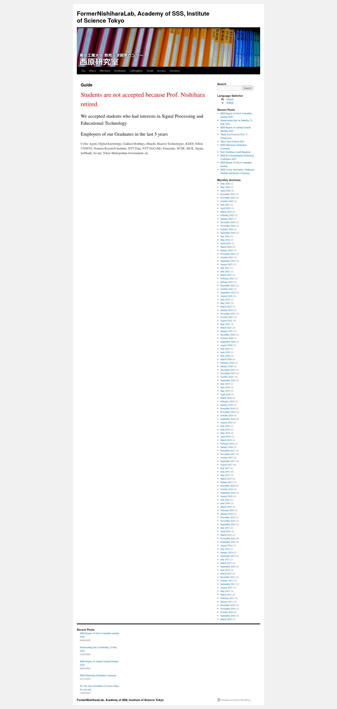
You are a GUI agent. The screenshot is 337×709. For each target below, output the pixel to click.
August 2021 (226, 320)
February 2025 (227, 215)
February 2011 (227, 598)
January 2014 (226, 552)
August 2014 (226, 545)
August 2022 (226, 295)
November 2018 (227, 411)
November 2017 (227, 453)
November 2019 (227, 373)
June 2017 (225, 471)
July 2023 (225, 267)
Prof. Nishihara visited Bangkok (235, 151)
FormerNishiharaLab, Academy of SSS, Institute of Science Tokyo (143, 16)
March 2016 (226, 506)
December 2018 (227, 408)
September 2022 (227, 292)
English (229, 99)
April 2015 (225, 531)
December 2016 (227, 485)
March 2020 (226, 359)
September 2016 (227, 492)
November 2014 (227, 538)
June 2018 (225, 429)
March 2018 (226, 439)
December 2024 (227, 222)
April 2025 (225, 208)
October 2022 (226, 288)
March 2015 (226, 534)
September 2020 (227, 341)
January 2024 (226, 250)
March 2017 (226, 478)
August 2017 (226, 464)
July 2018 (225, 425)
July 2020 (225, 348)
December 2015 (227, 517)
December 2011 (227, 576)
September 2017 (227, 461)
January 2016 (226, 513)
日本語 (229, 102)
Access (161, 70)
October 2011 (226, 580)
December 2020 (227, 334)
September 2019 (227, 380)
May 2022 (225, 302)
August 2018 (226, 422)
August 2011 (226, 587)
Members (105, 70)
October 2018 (226, 415)
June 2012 (225, 569)
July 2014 (225, 548)
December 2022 (227, 285)
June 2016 (225, 503)
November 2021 (227, 313)
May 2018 (225, 432)
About (92, 70)
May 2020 (225, 355)
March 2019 (226, 397)
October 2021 (226, 316)
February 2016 (227, 510)
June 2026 (225, 183)
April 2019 (225, 394)
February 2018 (227, 443)
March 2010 (226, 619)
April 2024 (225, 243)
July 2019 (225, 383)
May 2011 (225, 590)
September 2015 (227, 524)
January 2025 (226, 218)
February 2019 (227, 401)
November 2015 (227, 520)
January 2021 (226, 331)
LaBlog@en (136, 70)
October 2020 (226, 338)
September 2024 (227, 232)
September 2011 (227, 583)
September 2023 (227, 260)
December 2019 (227, 369)
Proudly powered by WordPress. (236, 699)
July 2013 (225, 559)
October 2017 (226, 457)
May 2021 (225, 324)
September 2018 (227, 418)
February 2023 (227, 278)
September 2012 (227, 566)
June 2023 (225, 271)
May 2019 (225, 390)
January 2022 (226, 309)
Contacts (175, 70)
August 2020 (226, 345)
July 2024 (225, 236)
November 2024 (227, 225)
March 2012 (226, 573)
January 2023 (226, 281)
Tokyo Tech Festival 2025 (232, 141)
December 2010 (227, 605)
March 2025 (226, 211)
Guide (150, 70)
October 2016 (226, 489)
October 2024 (226, 229)
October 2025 (226, 201)
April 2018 (225, 436)
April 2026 (225, 190)
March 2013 (226, 562)
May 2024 (225, 239)
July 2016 (225, 499)
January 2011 (226, 601)
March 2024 (226, 246)
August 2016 (226, 496)
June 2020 (225, 352)
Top (83, 70)
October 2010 (226, 612)
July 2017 (225, 468)
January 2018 (226, 446)
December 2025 (227, 194)
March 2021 (226, 327)
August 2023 (226, 264)
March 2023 (226, 274)
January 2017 (226, 482)
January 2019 (226, 404)
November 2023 (227, 253)
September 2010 (227, 615)
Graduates (120, 70)
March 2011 (226, 594)
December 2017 (227, 450)
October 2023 (226, 257)
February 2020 (227, 362)
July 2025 (225, 204)
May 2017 (225, 475)
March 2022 (226, 306)
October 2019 (226, 376)
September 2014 (227, 541)
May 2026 (225, 187)
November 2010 (227, 608)
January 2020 (226, 366)
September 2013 (227, 555)
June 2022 (225, 299)
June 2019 (225, 387)
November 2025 (227, 197)
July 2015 (225, 527)
